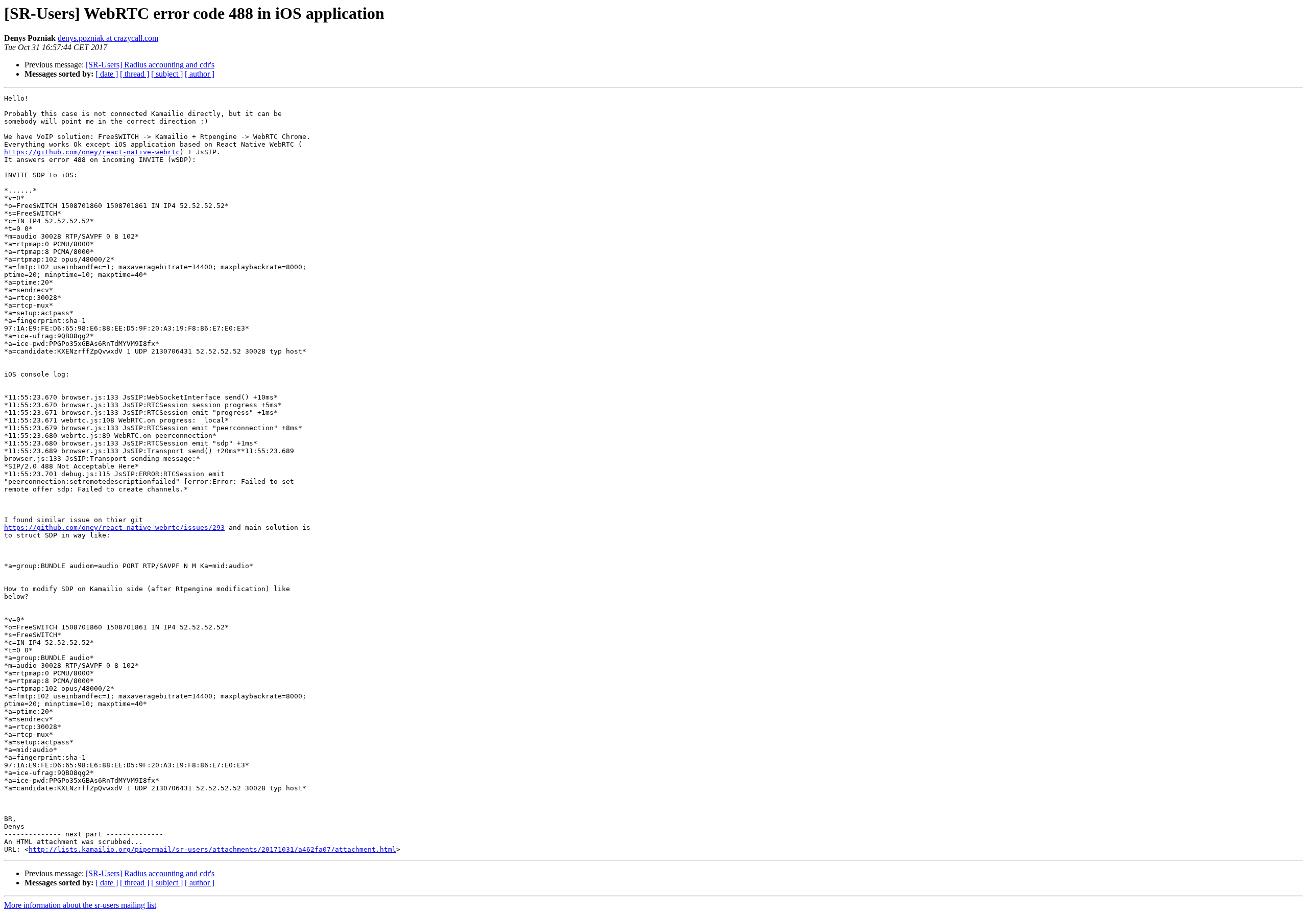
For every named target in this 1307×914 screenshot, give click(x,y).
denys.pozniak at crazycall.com (108, 38)
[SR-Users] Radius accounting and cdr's (150, 64)
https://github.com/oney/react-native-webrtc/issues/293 (114, 527)
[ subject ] (167, 73)
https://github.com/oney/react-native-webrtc (92, 152)
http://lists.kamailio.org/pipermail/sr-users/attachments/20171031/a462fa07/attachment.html (212, 849)
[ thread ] (134, 73)
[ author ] (199, 73)
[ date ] (106, 73)
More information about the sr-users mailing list (80, 905)
